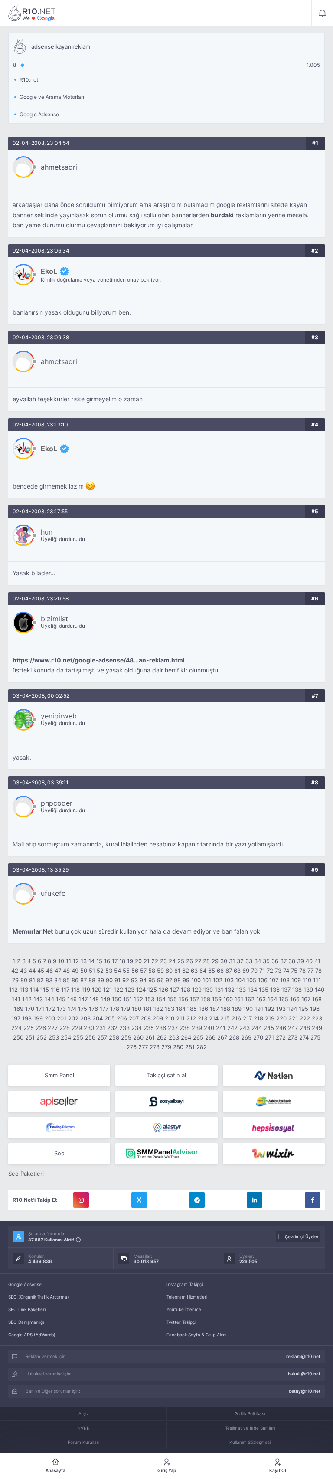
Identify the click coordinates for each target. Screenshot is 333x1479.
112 (13, 989)
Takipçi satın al (166, 1075)
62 (185, 970)
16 (107, 961)
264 (186, 1037)
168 (317, 999)
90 (109, 980)
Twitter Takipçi (181, 1322)
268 (234, 1037)
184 (181, 1008)
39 (300, 961)
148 (94, 999)
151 (127, 999)
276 (132, 1046)
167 (305, 999)
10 (61, 961)
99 (186, 980)
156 (183, 999)
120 (96, 989)
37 (283, 961)
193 (281, 1008)
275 (315, 1037)
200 (50, 1018)
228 (64, 1027)
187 (214, 1008)
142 (27, 999)
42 (14, 970)
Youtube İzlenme (183, 1309)
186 (203, 1008)
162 (250, 999)
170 (29, 1008)
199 (38, 1018)
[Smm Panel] (59, 1101)
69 (245, 970)
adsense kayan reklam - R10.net (32, 13)
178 (114, 1008)
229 (77, 1027)
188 (225, 1008)
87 (83, 980)
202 (73, 1018)
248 (305, 1027)
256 (90, 1037)
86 (75, 980)
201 (61, 1018)
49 (75, 970)
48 (66, 970)
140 (319, 989)
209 (158, 1018)
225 (28, 1027)
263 (174, 1037)
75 (294, 970)
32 (240, 961)
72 (270, 970)
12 (76, 961)
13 (84, 961)
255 (78, 1037)
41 (317, 961)
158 (205, 999)
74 (286, 970)
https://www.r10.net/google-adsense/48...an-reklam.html (99, 660)
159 (217, 999)
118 (75, 989)
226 (41, 1027)
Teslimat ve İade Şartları (250, 1427)
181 (147, 1008)
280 (178, 1046)
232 (112, 1027)
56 (134, 970)
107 (273, 980)
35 (266, 961)
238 (185, 1027)
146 (72, 999)
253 (54, 1037)
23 (163, 961)
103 (229, 980)
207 (134, 1018)
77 (310, 970)
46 (49, 970)
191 (259, 1008)
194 (292, 1008)
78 (318, 970)
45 (40, 970)
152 (138, 999)
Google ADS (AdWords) (32, 1334)
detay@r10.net (304, 1391)
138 (297, 989)
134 (252, 989)
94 (143, 980)
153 (149, 999)
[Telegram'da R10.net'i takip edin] (197, 1200)
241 (220, 1027)
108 (285, 980)
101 (206, 980)
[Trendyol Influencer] (274, 1153)
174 (72, 1008)
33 (248, 961)
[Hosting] (274, 1075)
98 (177, 980)
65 (211, 970)
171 (40, 1008)
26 (189, 961)
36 (274, 961)
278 (155, 1046)
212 (191, 1018)
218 (258, 1018)
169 (18, 1008)
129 (197, 989)
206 (122, 1018)
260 (138, 1037)
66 (220, 970)
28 (206, 961)
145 (60, 999)
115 (44, 989)
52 (100, 970)
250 (18, 1037)
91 (117, 980)
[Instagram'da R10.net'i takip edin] (81, 1200)
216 (236, 1018)
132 (230, 989)
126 (163, 989)
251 (30, 1037)
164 (272, 999)
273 (292, 1037)
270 (258, 1037)
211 (180, 1018)
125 (152, 989)
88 (91, 980)
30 (223, 961)
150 (116, 999)
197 (15, 1018)
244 (256, 1027)
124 (141, 989)
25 (180, 961)
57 (143, 970)
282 (201, 1046)
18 (122, 961)
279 (166, 1046)
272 (281, 1037)
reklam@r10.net (303, 1356)
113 (24, 989)
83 (49, 980)
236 (161, 1027)
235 (149, 1027)
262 (162, 1037)
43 (23, 970)
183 (169, 1008)
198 (27, 1018)
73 (278, 970)
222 (305, 1018)
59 (160, 970)
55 (126, 970)
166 (295, 999)
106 (263, 980)
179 (125, 1008)
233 (124, 1027)
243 (244, 1027)
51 (92, 970)
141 (16, 999)
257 (102, 1037)
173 (61, 1008)
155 (172, 999)
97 (169, 980)
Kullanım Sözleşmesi (250, 1442)
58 (151, 970)
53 (108, 970)
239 (197, 1027)
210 (169, 1018)
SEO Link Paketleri (27, 1309)
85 (66, 980)
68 (237, 970)
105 (251, 980)
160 (228, 999)
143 (38, 999)
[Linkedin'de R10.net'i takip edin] (254, 1200)
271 (269, 1037)
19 (130, 961)
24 (172, 961)
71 (262, 970)
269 (246, 1037)
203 (85, 1018)
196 (315, 1008)
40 (309, 961)
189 (237, 1008)
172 (50, 1008)
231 (100, 1027)
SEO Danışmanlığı (26, 1322)
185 (192, 1008)
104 (240, 980)
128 (185, 989)
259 (126, 1037)
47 (58, 970)
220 (281, 1018)
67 (228, 970)
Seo (59, 1153)
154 (161, 999)
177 (104, 1008)
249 (317, 1027)
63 (194, 970)
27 (198, 961)
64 (202, 970)
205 (109, 1018)
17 (115, 961)
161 (239, 999)
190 (248, 1008)
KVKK (84, 1427)
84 (57, 980)
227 (53, 1027)
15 (99, 961)
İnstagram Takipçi (184, 1284)
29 (215, 961)
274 (304, 1037)
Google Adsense (25, 1284)
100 (196, 980)
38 (291, 961)
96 (160, 980)
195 (303, 1008)
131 (219, 989)
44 (32, 970)
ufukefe (53, 893)
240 (209, 1027)
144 (49, 999)
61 (177, 970)
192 (269, 1008)
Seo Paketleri (26, 1173)
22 (154, 961)
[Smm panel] (166, 1153)
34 (257, 961)
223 (317, 1018)
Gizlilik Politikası (250, 1413)
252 (41, 1037)
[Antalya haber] (274, 1101)
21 (147, 961)
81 (32, 980)
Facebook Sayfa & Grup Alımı (196, 1334)
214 (214, 1018)
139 (308, 989)
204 (97, 1018)
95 (151, 980)
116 (55, 989)
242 (232, 1027)
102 (217, 980)
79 (15, 980)
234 (136, 1027)
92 (125, 980)
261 (150, 1037)
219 (269, 1018)
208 (145, 1018)
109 (296, 980)
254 (66, 1037)
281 (190, 1046)
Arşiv (83, 1413)
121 (107, 989)
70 (254, 970)
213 (202, 1018)
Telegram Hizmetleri (186, 1296)
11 (68, 961)
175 (82, 1008)
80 (23, 980)
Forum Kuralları (83, 1442)
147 (83, 999)
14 (91, 961)
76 (302, 970)
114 (34, 989)
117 (65, 989)
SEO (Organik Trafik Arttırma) (38, 1296)
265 (198, 1037)
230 (89, 1027)
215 (225, 1018)
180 (136, 1008)
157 (194, 999)
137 (286, 989)
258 (114, 1037)
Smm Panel (59, 1075)
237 (173, 1027)
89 (100, 980)
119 (86, 989)
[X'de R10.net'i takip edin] (139, 1200)
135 (263, 989)
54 (117, 970)
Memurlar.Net (33, 931)
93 (134, 980)
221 (293, 1018)
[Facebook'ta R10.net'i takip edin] (312, 1200)
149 (105, 999)
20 (138, 961)
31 (232, 961)
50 (83, 970)
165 (283, 999)
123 (129, 989)
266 (210, 1037)
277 (143, 1046)
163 (261, 999)
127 (174, 989)
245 (269, 1027)
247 (293, 1027)
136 (275, 989)
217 (247, 1018)
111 (317, 980)
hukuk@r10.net (304, 1373)
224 (16, 1027)
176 (93, 1008)
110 (307, 980)
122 (118, 989)
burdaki (222, 215)
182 (158, 1008)
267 (222, 1037)
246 (281, 1027)
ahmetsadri (59, 167)
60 (169, 970)
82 (40, 980)
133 (241, 989)
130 (208, 989)
